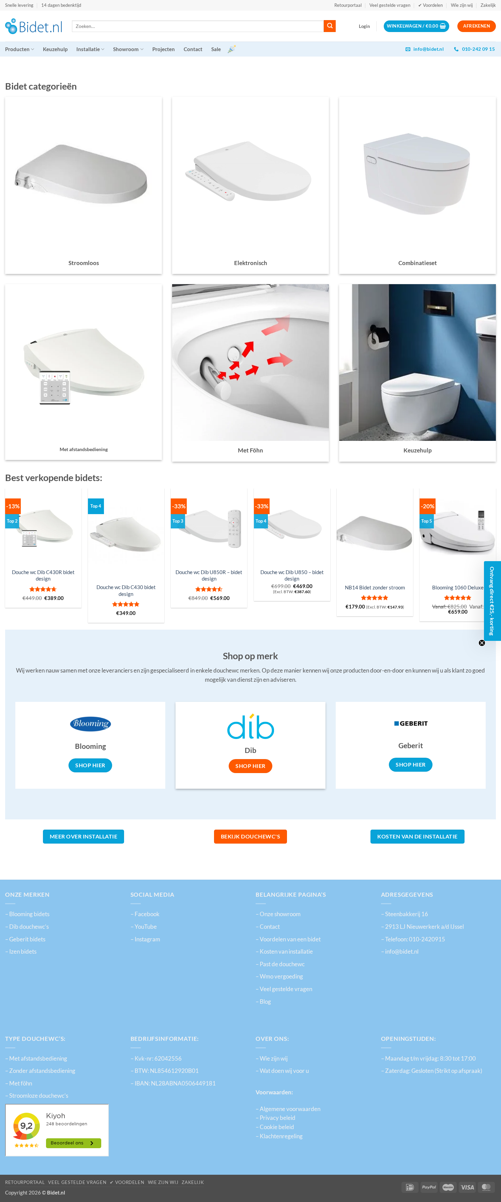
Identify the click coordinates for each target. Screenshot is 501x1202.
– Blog (263, 1001)
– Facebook (145, 914)
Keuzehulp (55, 49)
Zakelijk (488, 5)
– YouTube (144, 926)
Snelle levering (19, 5)
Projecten (163, 49)
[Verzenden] (330, 26)
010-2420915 (427, 939)
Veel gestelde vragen (389, 5)
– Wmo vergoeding (279, 976)
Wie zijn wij (462, 5)
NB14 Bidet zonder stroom (375, 587)
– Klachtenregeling (279, 1136)
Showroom (126, 49)
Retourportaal (348, 5)
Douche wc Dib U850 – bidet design (292, 575)
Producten (17, 49)
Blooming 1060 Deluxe (458, 587)
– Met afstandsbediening (36, 1058)
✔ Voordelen (430, 5)
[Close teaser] (482, 642)
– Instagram (145, 939)
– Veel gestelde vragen (284, 989)
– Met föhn (18, 1083)
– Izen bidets (20, 951)
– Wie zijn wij (272, 1058)
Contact (193, 49)
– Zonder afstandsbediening (40, 1070)
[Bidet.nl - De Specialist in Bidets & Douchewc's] (33, 26)
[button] (364, 26)
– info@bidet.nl (400, 951)
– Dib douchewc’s (27, 926)
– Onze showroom (278, 914)
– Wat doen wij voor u (282, 1070)
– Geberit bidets (25, 939)
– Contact (268, 926)
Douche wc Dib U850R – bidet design (209, 575)
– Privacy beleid (275, 1117)
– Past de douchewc (280, 964)
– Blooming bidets (27, 914)
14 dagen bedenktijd (61, 5)
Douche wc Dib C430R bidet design (43, 575)
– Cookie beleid (275, 1127)
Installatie (88, 49)
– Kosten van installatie (284, 951)
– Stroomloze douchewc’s (36, 1095)
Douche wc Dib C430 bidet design (126, 590)
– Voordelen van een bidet (288, 939)
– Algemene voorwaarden (288, 1109)
